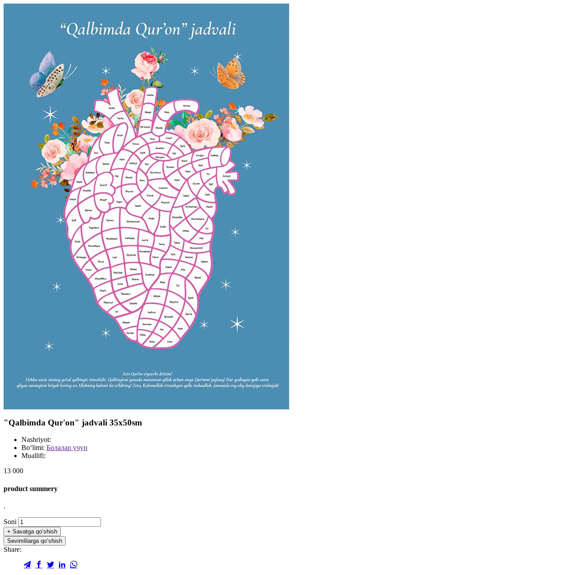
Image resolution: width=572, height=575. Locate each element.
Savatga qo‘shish (32, 531)
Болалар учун (67, 447)
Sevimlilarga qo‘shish (34, 541)
